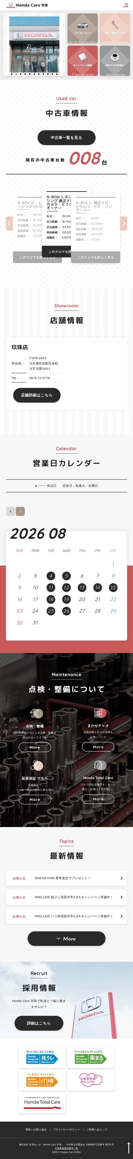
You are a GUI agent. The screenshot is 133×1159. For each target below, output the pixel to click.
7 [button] (38, 74)
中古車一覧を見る (66, 137)
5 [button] (29, 74)
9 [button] (47, 74)
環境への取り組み (36, 1129)
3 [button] (20, 74)
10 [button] (52, 74)
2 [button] (16, 74)
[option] (34, 44)
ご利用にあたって (97, 1129)
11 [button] (56, 74)
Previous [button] (9, 223)
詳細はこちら (39, 1023)
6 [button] (34, 74)
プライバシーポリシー (66, 1129)
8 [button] (43, 74)
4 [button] (25, 74)
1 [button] (11, 74)
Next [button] (123, 223)
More (69, 939)
